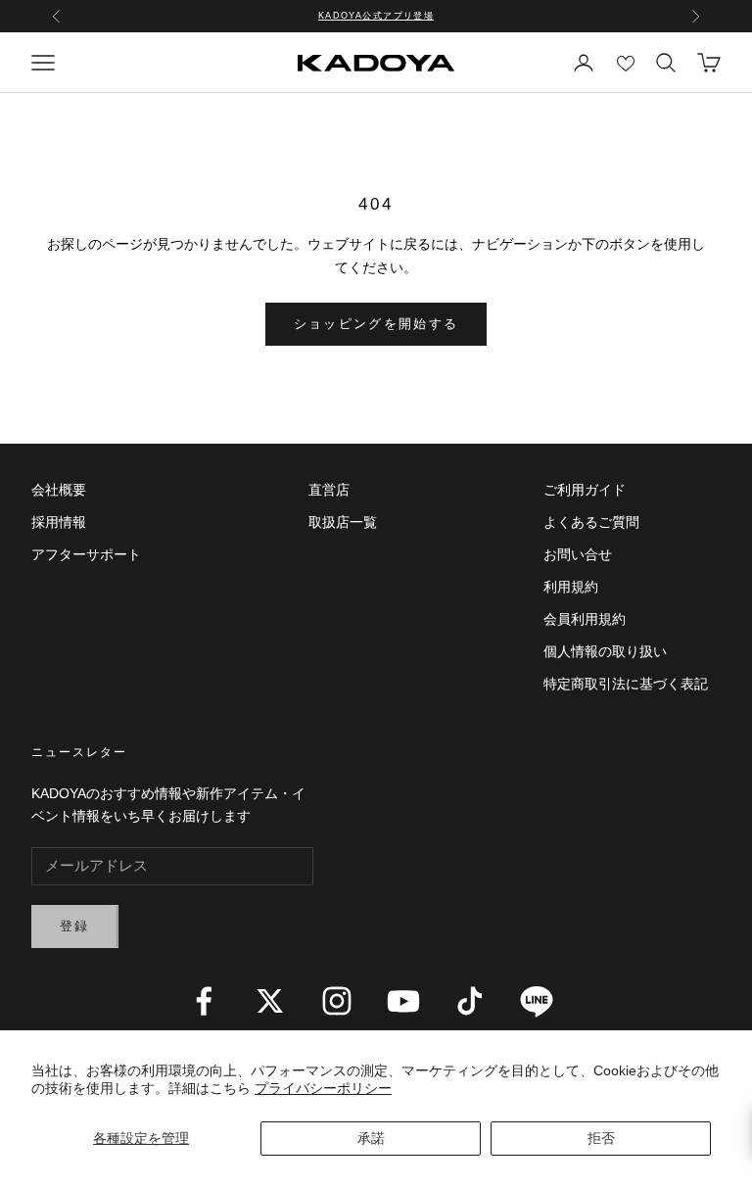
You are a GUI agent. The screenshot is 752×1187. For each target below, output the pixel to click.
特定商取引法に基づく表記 (625, 683)
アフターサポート (86, 554)
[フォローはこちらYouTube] (403, 1001)
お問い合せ (577, 554)
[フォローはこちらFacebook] (203, 1001)
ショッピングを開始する (376, 323)
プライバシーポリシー (323, 1088)
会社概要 (58, 490)
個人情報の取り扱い (605, 651)
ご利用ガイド (584, 490)
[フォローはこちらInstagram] (336, 1001)
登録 (75, 926)
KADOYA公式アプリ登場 (376, 16)
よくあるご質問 (591, 522)
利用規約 (570, 586)
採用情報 (58, 522)
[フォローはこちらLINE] (536, 1001)
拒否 (601, 1138)
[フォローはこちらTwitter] (270, 1001)
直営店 (329, 490)
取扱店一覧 (342, 522)
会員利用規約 (584, 619)
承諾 (371, 1138)
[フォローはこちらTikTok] (470, 1001)
